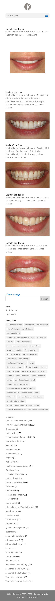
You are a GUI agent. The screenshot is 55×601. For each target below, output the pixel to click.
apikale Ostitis (27, 329)
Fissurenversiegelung (14, 350)
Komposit (41, 101)
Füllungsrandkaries (30, 354)
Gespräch (9, 445)
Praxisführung (11, 519)
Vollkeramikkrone (24, 397)
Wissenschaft (11, 560)
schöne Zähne (31, 35)
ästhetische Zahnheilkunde (38, 409)
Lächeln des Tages (14, 29)
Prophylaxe (24, 384)
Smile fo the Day (13, 92)
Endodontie (26, 342)
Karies (31, 363)
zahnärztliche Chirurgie (16, 568)
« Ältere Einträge (12, 294)
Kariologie (9, 470)
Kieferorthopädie (13, 478)
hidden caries (12, 359)
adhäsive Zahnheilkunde (16, 98)
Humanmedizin (12, 453)
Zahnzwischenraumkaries (16, 409)
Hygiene (9, 457)
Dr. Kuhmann (11, 310)
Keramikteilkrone (13, 371)
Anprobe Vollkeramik (14, 324)
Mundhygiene (11, 511)
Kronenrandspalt (38, 375)
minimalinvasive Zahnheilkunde (19, 507)
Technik (8, 548)
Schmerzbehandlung (14, 536)
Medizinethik (11, 503)
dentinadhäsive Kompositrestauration (20, 337)
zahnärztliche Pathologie (16, 573)
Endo (18, 342)
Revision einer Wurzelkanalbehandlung (21, 388)
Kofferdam (42, 371)
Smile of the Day (13, 145)
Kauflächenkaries (32, 367)
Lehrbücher (10, 498)
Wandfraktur (38, 397)
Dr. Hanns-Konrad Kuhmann (22, 31)
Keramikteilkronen (29, 371)
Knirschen (10, 486)
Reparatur (10, 531)
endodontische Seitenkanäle (17, 346)
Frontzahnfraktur (31, 350)
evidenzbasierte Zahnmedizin (18, 437)
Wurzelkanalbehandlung (16, 401)
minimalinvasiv (12, 384)
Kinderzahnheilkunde (15, 482)
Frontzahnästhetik (28, 101)
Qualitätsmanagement (15, 527)
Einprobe (10, 342)
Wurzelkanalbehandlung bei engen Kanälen (23, 405)
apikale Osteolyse (13, 329)
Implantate (10, 461)
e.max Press (41, 337)
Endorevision (35, 346)
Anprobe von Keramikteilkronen (36, 324)
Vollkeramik (11, 397)
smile (37, 392)
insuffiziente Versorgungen (17, 466)
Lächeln (9, 380)
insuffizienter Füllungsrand (16, 363)
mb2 (33, 380)
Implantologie (24, 359)
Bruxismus (10, 429)
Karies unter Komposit (15, 367)
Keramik (44, 367)
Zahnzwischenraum (14, 577)
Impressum (10, 314)
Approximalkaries (13, 333)
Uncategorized (11, 552)
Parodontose (11, 515)
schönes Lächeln (19, 157)
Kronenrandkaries (23, 375)
